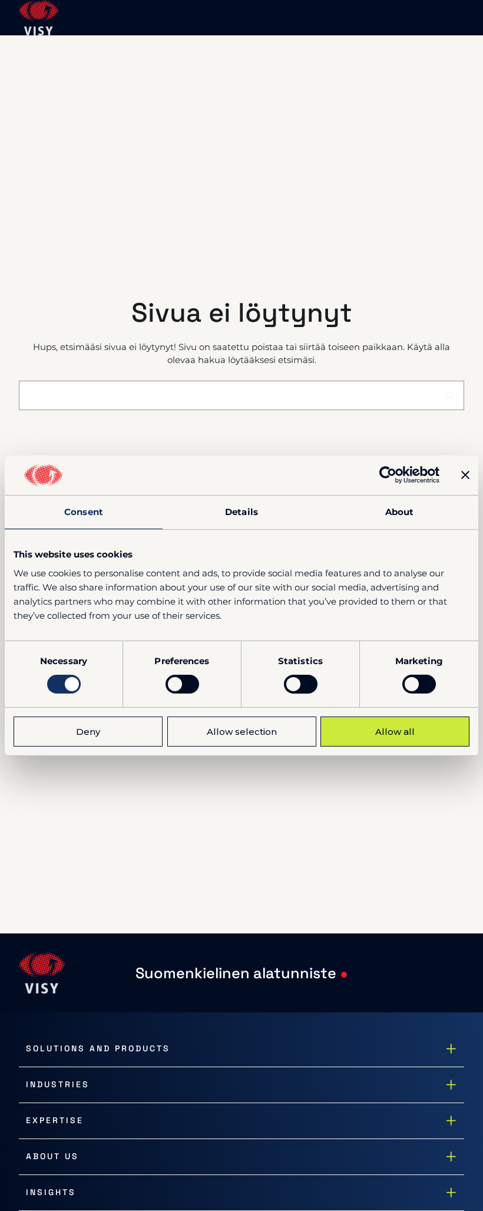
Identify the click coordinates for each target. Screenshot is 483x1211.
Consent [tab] (83, 511)
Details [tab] (241, 511)
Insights (51, 1192)
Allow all (395, 731)
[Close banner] (465, 475)
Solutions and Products (98, 1048)
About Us (52, 1156)
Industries (58, 1084)
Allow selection (242, 731)
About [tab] (399, 511)
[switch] (182, 684)
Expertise (55, 1120)
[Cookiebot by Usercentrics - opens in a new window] (387, 475)
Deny (88, 731)
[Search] (449, 395)
